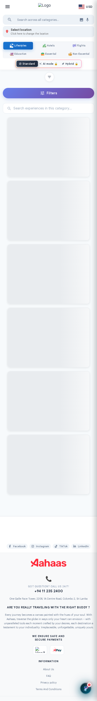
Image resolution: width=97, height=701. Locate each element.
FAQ (48, 676)
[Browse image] (81, 20)
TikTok (63, 546)
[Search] (9, 19)
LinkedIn (83, 546)
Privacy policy (48, 682)
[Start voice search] (87, 20)
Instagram (42, 546)
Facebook (19, 546)
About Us (48, 669)
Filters (52, 93)
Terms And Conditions (48, 689)
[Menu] (7, 6)
